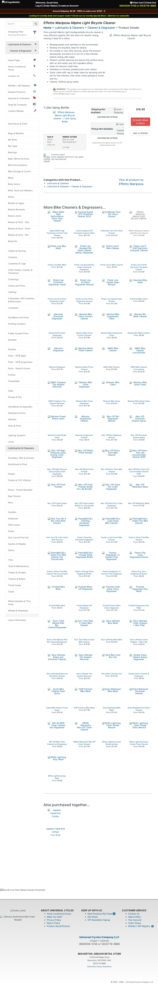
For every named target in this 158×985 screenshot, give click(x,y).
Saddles (12, 512)
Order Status (50, 5)
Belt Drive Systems (17, 165)
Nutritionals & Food (17, 464)
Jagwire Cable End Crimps (55, 830)
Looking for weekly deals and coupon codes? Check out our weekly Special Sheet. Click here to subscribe (79, 16)
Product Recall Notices (58, 926)
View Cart (137, 2)
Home (47, 27)
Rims (10, 502)
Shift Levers (14, 524)
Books (11, 196)
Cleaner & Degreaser (101, 27)
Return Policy (53, 923)
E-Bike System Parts (18, 333)
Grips (10, 390)
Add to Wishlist (140, 133)
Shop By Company (17, 104)
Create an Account (68, 5)
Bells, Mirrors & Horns (18, 158)
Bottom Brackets (16, 209)
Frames (11, 374)
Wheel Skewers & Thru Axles (19, 603)
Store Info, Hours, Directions (99, 966)
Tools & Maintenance (18, 566)
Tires (10, 559)
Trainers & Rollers (16, 579)
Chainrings (13, 279)
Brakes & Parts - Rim (18, 235)
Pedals (11, 474)
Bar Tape (12, 146)
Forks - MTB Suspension (20, 362)
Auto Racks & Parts (17, 123)
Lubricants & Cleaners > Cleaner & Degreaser (69, 186)
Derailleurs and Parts (18, 317)
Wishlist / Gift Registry (19, 85)
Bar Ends (12, 139)
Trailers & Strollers (17, 572)
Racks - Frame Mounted (20, 489)
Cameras (12, 257)
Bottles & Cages (16, 203)
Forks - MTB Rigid (17, 355)
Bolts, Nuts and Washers (20, 190)
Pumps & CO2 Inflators (19, 480)
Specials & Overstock (19, 98)
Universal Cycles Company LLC (99, 937)
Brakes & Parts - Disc (18, 222)
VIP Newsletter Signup (98, 920)
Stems (11, 550)
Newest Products (16, 92)
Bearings (12, 152)
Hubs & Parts (14, 425)
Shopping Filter (15, 31)
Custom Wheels (16, 111)
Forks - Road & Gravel (19, 368)
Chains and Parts (16, 285)
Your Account (134, 920)
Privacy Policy (54, 920)
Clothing (12, 292)
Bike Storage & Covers (19, 171)
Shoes (11, 531)
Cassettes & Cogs (17, 263)
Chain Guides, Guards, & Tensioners (20, 271)
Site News (92, 916)
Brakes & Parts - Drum (19, 228)
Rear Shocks (14, 496)
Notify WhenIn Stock (141, 122)
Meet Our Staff (54, 916)
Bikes (10, 177)
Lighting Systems (16, 435)
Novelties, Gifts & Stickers (21, 458)
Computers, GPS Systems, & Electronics (21, 300)
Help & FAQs (134, 916)
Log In (38, 5)
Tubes (11, 591)
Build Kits (12, 241)
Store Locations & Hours (17, 68)
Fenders (12, 349)
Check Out (150, 2)
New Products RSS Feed (100, 913)
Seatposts (13, 518)
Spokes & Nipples (17, 544)
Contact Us (13, 76)
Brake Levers (14, 216)
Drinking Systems (17, 323)
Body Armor (14, 184)
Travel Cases (14, 585)
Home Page (14, 60)
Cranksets (13, 307)
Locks (11, 441)
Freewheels (13, 381)
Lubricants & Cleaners (21, 448)
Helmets (12, 419)
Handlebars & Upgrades (20, 406)
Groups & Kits (15, 397)
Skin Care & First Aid (18, 537)
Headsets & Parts (16, 413)
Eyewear (12, 339)
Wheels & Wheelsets (18, 610)
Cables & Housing (17, 251)
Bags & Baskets (16, 133)
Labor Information (17, 620)
